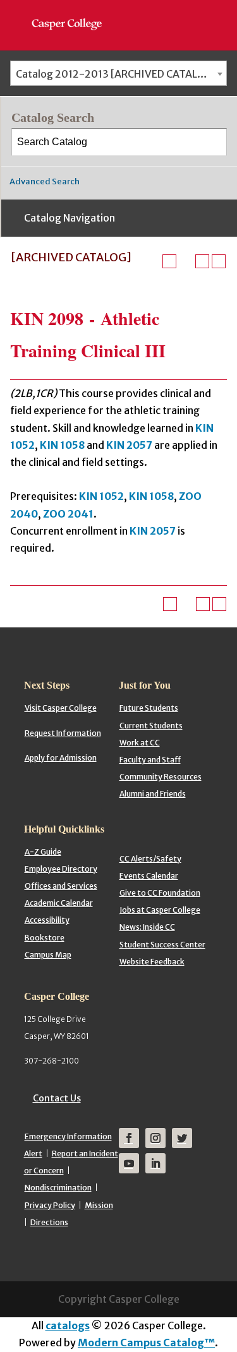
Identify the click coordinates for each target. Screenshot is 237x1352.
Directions (49, 1222)
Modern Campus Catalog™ (146, 1342)
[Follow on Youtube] (129, 1163)
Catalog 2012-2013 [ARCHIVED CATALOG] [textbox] (116, 74)
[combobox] (118, 73)
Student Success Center (162, 944)
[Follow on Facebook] (129, 1138)
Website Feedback (152, 961)
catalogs (68, 1325)
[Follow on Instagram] (155, 1138)
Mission (99, 1205)
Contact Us (57, 1098)
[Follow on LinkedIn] (155, 1163)
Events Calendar (148, 876)
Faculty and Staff (150, 759)
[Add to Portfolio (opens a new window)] (169, 261)
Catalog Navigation (69, 217)
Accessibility (47, 920)
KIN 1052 (101, 496)
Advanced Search (44, 181)
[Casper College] (73, 12)
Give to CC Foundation (159, 893)
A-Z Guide (43, 852)
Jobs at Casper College (159, 910)
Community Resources (160, 776)
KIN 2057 (129, 445)
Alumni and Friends (152, 793)
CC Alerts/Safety (150, 858)
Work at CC (139, 742)
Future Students (148, 708)
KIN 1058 (62, 445)
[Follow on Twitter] (182, 1138)
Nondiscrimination (58, 1187)
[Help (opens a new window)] (219, 261)
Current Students (151, 725)
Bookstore (44, 937)
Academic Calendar (59, 903)
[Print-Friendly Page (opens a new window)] (202, 261)
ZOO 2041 (68, 513)
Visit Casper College (61, 708)
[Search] (213, 142)
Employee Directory (61, 869)
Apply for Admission (61, 757)
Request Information (63, 733)
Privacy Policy (50, 1205)
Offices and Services (61, 886)
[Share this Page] (186, 261)
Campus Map (48, 954)
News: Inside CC (147, 927)
